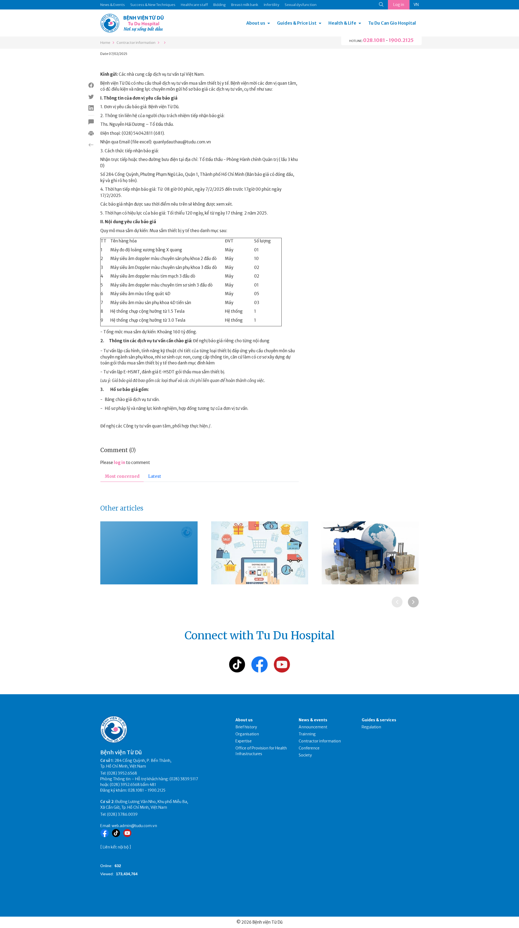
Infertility (271, 4)
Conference (309, 748)
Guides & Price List (297, 23)
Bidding (219, 4)
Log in (398, 4)
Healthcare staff (194, 4)
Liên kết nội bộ (116, 847)
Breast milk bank (244, 4)
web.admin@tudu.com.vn (134, 825)
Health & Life (342, 23)
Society (305, 755)
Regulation (371, 727)
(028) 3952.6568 (122, 773)
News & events (313, 720)
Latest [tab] (154, 476)
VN (416, 4)
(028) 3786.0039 (122, 814)
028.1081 (374, 40)
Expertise (243, 741)
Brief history (246, 727)
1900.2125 (401, 40)
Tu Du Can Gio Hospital (392, 23)
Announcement (313, 727)
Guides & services (379, 720)
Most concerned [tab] (122, 476)
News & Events (112, 4)
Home (105, 42)
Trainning (307, 734)
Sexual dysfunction (301, 4)
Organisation (247, 734)
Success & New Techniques (152, 4)
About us (255, 23)
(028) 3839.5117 (183, 778)
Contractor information (136, 42)
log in (119, 462)
